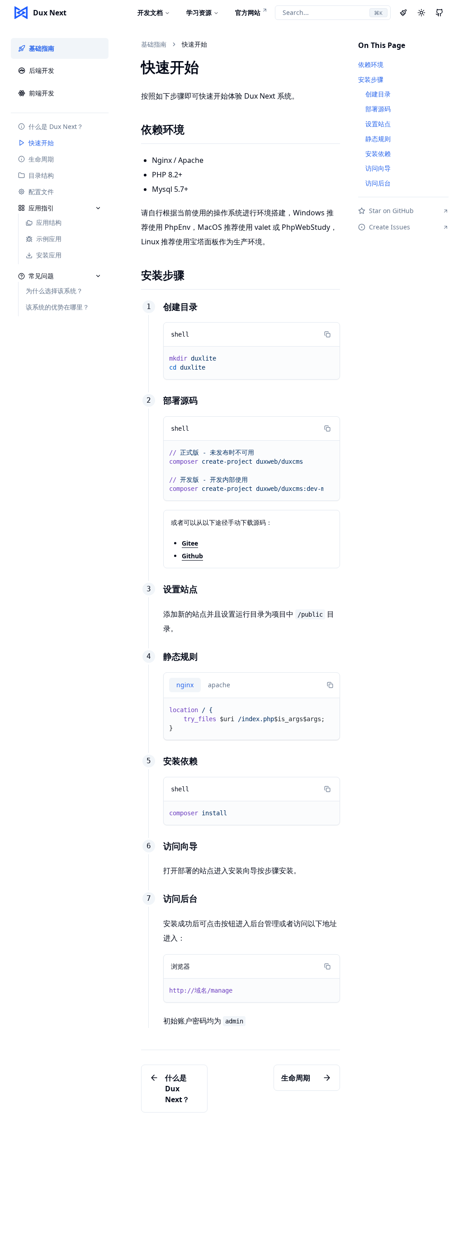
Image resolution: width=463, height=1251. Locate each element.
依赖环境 (162, 129)
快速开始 (41, 142)
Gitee (190, 543)
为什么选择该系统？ (54, 290)
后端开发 (41, 70)
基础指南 (41, 48)
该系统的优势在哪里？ (57, 307)
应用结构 (48, 222)
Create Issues (389, 227)
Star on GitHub (391, 210)
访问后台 (180, 898)
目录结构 (41, 175)
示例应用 (48, 238)
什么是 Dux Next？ (55, 126)
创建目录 (180, 306)
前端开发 (41, 93)
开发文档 (150, 12)
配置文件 (41, 191)
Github (192, 556)
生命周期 (41, 159)
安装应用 (48, 255)
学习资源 (199, 12)
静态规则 (180, 656)
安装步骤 (162, 274)
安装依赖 (180, 761)
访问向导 (180, 846)
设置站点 (180, 589)
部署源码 (180, 400)
